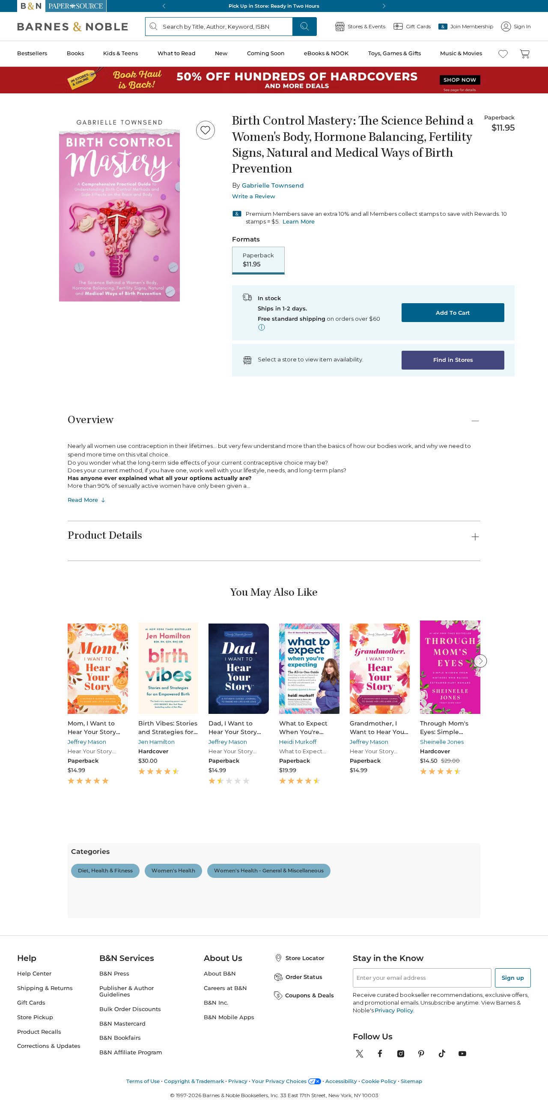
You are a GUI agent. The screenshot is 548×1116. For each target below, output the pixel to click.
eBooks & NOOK (326, 53)
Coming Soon (266, 53)
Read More (83, 499)
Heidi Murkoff (297, 741)
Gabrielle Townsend (273, 185)
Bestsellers (32, 53)
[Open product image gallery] (119, 207)
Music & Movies (461, 53)
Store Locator (305, 1107)
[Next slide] (480, 661)
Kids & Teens (120, 53)
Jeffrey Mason (87, 741)
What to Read (177, 53)
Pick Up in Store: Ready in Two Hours (274, 6)
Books (75, 53)
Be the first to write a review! (274, 954)
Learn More (299, 221)
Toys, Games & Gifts (394, 53)
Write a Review (253, 196)
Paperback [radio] (258, 260)
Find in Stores (453, 359)
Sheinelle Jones (442, 741)
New (221, 53)
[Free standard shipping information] (261, 327)
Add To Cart (453, 312)
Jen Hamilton (156, 741)
